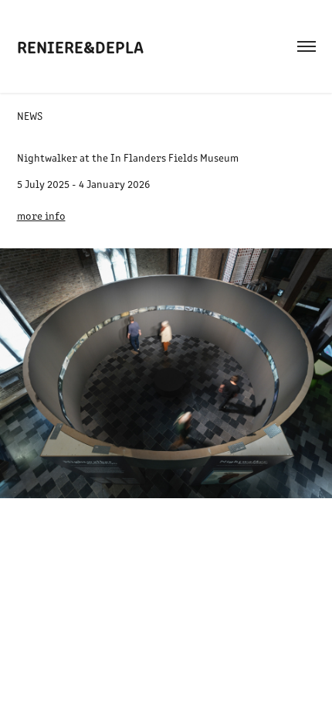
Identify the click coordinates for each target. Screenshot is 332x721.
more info (41, 215)
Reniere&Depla (80, 46)
